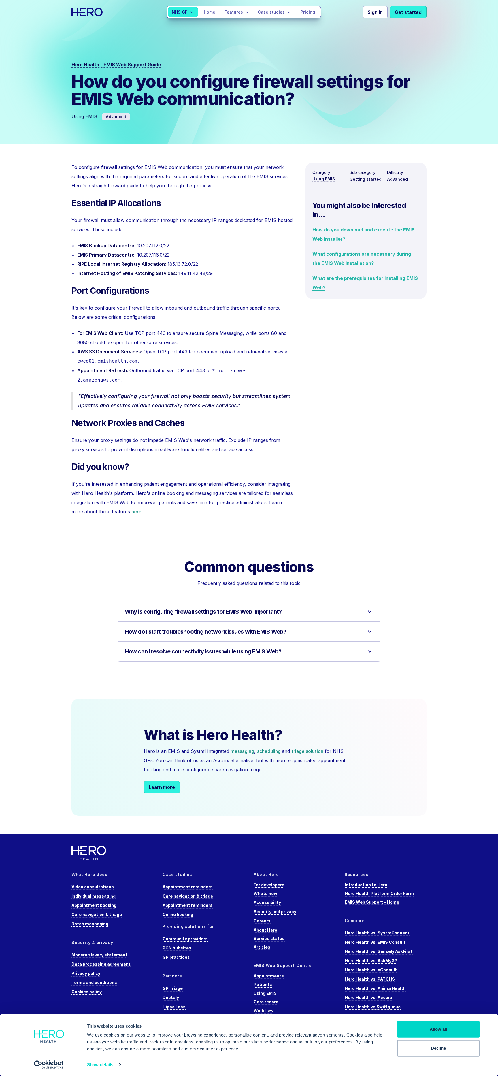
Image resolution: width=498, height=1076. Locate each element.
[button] (183, 12)
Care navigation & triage (96, 914)
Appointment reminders (188, 886)
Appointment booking (93, 905)
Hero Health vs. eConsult (371, 969)
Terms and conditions (94, 982)
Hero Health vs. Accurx (368, 997)
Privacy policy (85, 973)
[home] (97, 12)
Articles (262, 947)
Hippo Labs (174, 1006)
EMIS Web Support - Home (372, 902)
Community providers (185, 938)
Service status (269, 938)
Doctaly (171, 997)
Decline (438, 1047)
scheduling (269, 751)
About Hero (265, 930)
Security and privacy (275, 911)
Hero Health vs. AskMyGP (371, 960)
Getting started (366, 179)
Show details (100, 1064)
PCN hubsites (177, 947)
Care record (266, 1001)
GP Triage (173, 988)
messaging (242, 751)
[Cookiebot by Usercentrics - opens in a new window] (49, 1064)
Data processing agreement (101, 964)
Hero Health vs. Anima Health (375, 988)
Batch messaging (89, 923)
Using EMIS (323, 178)
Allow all (438, 1029)
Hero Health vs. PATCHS (370, 979)
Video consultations (92, 886)
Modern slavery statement (99, 954)
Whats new (265, 893)
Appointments (269, 975)
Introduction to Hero (366, 884)
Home (209, 12)
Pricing (308, 12)
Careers (262, 920)
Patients (263, 984)
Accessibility (267, 902)
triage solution (307, 751)
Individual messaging (93, 896)
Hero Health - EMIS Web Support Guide (116, 64)
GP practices (176, 957)
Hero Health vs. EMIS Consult (375, 942)
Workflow (263, 1010)
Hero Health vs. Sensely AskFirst (379, 951)
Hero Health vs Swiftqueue (373, 1006)
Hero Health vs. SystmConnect (377, 932)
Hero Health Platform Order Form (379, 893)
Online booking (178, 914)
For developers (269, 884)
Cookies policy (86, 991)
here (136, 512)
